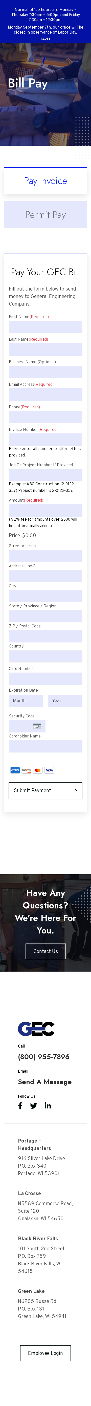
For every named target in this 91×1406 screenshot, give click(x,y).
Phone (24, 407)
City (12, 586)
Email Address (31, 384)
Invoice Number (33, 429)
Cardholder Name (25, 736)
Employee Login (45, 1353)
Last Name (28, 339)
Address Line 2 (22, 566)
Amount (26, 500)
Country (16, 646)
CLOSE (45, 39)
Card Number (21, 669)
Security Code (22, 716)
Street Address (22, 546)
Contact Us (45, 952)
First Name (29, 317)
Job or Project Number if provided (41, 465)
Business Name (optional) (32, 362)
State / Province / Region (32, 606)
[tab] (45, 180)
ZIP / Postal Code (25, 626)
